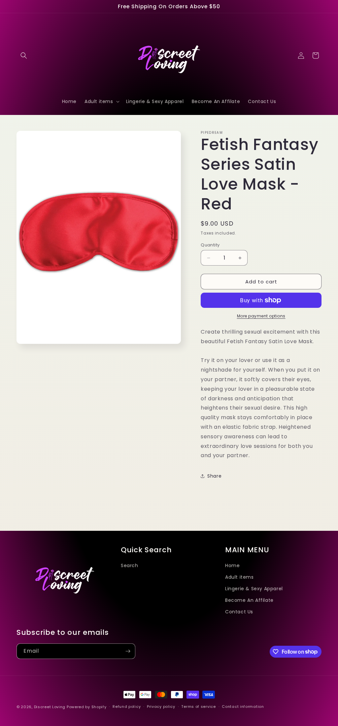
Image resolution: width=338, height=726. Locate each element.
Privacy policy (161, 706)
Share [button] (214, 476)
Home (232, 565)
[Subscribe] (127, 651)
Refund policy (127, 706)
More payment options (261, 316)
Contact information (243, 706)
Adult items (239, 577)
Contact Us (239, 611)
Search (129, 565)
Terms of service (198, 706)
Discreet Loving (50, 706)
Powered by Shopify (87, 706)
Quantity (210, 245)
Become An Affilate (249, 600)
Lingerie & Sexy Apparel (254, 588)
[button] (24, 55)
